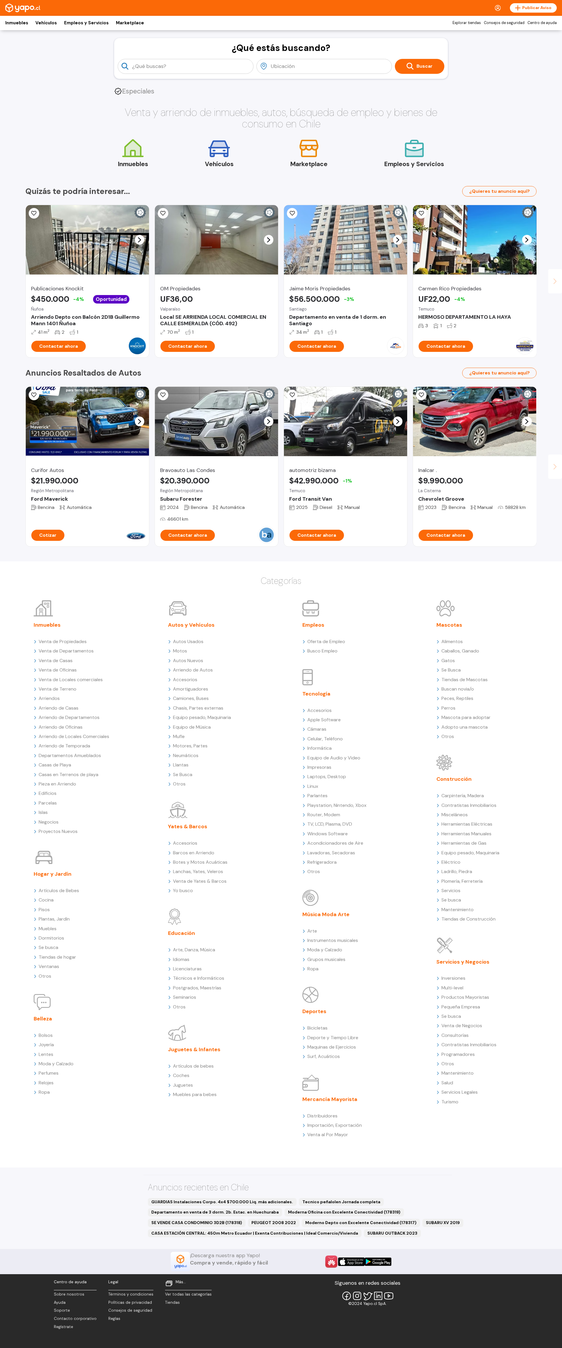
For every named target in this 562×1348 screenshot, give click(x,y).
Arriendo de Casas (58, 708)
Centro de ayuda (542, 23)
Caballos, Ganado (460, 651)
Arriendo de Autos (193, 670)
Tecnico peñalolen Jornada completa (341, 1201)
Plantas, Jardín (54, 919)
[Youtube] (388, 1296)
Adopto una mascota (464, 727)
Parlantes (317, 796)
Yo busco (183, 890)
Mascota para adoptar (466, 717)
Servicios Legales (459, 1092)
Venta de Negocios (461, 1025)
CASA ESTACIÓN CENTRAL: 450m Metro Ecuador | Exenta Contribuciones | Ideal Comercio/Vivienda (254, 1233)
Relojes (46, 1083)
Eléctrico (450, 862)
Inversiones (453, 978)
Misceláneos (454, 815)
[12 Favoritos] (292, 395)
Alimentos (452, 641)
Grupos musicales (326, 959)
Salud (447, 1083)
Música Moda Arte (325, 914)
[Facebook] (346, 1296)
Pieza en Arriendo (57, 784)
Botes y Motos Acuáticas (200, 862)
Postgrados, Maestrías (197, 988)
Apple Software (324, 720)
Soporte (62, 1310)
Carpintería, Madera (462, 796)
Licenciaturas (187, 969)
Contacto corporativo (75, 1318)
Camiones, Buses (191, 698)
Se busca (48, 947)
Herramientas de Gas (463, 843)
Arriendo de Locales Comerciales (74, 736)
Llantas (181, 765)
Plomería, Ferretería (462, 881)
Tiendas (172, 1302)
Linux (312, 786)
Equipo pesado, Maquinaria (202, 717)
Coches (181, 1075)
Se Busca (182, 774)
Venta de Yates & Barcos (200, 881)
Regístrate (63, 1326)
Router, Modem (323, 815)
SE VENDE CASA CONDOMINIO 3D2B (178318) (196, 1222)
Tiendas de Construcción (468, 919)
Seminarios (184, 997)
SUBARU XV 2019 (443, 1222)
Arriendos (49, 698)
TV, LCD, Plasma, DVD (329, 824)
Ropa (44, 1092)
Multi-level (452, 988)
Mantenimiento (457, 909)
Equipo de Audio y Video (333, 758)
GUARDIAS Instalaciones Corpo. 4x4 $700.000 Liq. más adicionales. (222, 1201)
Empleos (313, 624)
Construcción (454, 779)
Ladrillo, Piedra (456, 871)
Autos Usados (188, 641)
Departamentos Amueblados (70, 755)
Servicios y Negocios (462, 961)
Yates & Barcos (187, 826)
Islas (43, 812)
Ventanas (49, 966)
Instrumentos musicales (332, 940)
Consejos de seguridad (504, 23)
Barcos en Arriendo (193, 853)
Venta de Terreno (57, 689)
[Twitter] (367, 1296)
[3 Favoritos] (163, 213)
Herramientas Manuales (466, 834)
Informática (319, 748)
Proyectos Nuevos (58, 831)
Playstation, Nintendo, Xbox (336, 805)
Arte (312, 931)
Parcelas (48, 803)
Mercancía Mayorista (329, 1099)
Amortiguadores (190, 689)
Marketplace (130, 23)
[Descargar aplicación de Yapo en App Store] (351, 1261)
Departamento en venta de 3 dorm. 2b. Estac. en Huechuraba (215, 1212)
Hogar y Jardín (52, 873)
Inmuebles (16, 23)
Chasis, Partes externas (198, 708)
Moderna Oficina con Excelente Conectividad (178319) (344, 1212)
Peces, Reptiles (457, 698)
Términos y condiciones (130, 1294)
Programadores (458, 1054)
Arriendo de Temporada (64, 746)
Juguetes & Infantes (194, 1049)
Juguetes (183, 1085)
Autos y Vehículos (191, 624)
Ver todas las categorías (188, 1294)
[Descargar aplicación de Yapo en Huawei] (331, 1261)
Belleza (43, 1018)
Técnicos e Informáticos (198, 978)
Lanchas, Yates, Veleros (198, 871)
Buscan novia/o (457, 689)
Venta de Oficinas (58, 670)
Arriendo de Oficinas (61, 727)
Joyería (46, 1045)
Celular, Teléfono (325, 739)
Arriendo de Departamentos (69, 717)
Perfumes (49, 1073)
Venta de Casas (56, 660)
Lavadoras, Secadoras (331, 853)
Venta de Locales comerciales (71, 679)
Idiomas (181, 959)
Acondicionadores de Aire (335, 843)
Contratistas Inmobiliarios (468, 805)
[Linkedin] (378, 1296)
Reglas (114, 1318)
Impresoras (319, 767)
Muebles (47, 929)
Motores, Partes (190, 746)
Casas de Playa (55, 765)
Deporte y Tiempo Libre (332, 1038)
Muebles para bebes (195, 1094)
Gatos (448, 660)
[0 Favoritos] (34, 395)
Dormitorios (51, 938)
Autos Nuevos (188, 660)
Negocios (49, 822)
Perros (448, 708)
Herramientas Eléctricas (466, 824)
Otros (45, 976)
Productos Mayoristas (465, 997)
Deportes (314, 1011)
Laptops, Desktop (326, 776)
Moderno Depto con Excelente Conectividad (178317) (361, 1222)
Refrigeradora (322, 862)
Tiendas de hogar (57, 957)
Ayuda (60, 1302)
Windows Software (327, 834)
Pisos (44, 909)
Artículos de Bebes (59, 890)
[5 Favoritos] (292, 213)
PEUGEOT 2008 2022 (273, 1222)
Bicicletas (317, 1028)
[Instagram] (357, 1296)
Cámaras (316, 729)
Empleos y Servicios (86, 23)
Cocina (46, 900)
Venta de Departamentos (66, 651)
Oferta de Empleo (326, 641)
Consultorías (455, 1035)
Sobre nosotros (69, 1294)
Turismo (449, 1102)
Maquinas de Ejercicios (331, 1047)
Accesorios (185, 679)
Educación (181, 933)
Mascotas (449, 624)
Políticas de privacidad (130, 1302)
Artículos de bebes (193, 1066)
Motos (180, 651)
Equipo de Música (192, 727)
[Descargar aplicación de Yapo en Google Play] (378, 1261)
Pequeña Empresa (460, 1007)
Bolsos (46, 1035)
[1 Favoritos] (34, 213)
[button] (139, 239)
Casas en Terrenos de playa (68, 774)
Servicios (450, 890)
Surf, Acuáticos (323, 1056)
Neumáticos (185, 755)
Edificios (47, 793)
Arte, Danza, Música (194, 950)
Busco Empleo (322, 651)
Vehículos (46, 23)
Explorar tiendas (467, 23)
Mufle (179, 736)
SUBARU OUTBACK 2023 (392, 1233)
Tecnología (316, 693)
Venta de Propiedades (63, 641)
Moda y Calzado (56, 1064)
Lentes (46, 1054)
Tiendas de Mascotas (464, 679)
